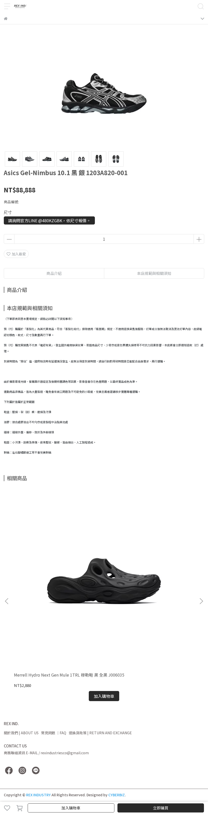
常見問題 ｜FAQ (53, 732)
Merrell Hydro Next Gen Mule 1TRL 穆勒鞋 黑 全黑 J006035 (69, 674)
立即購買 (160, 807)
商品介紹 (54, 273)
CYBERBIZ (116, 794)
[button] (201, 601)
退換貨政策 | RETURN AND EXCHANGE (100, 732)
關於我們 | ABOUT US (21, 732)
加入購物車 (70, 807)
